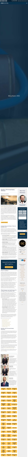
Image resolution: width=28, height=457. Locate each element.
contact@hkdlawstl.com (22, 254)
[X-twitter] (3, 0)
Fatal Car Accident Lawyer (5, 319)
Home (1, 188)
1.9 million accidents (10, 236)
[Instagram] (2, 0)
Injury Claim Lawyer (5, 326)
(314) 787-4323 (23, 252)
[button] (26, 3)
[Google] (6, 0)
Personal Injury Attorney (5, 188)
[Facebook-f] (0, 0)
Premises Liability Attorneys (6, 322)
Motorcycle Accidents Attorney (6, 324)
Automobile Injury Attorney (6, 323)
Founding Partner (22, 205)
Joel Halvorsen (11, 356)
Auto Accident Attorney (5, 320)
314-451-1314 (23, 251)
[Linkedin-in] (5, 0)
